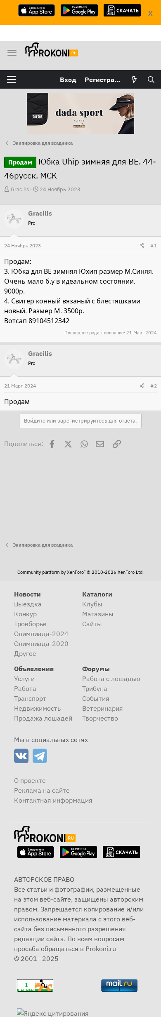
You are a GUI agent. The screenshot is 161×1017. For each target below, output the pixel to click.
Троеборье (30, 624)
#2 (153, 386)
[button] (11, 79)
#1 (153, 245)
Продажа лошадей (43, 718)
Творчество (100, 718)
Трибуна (94, 688)
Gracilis (20, 189)
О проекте (30, 780)
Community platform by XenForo (80, 572)
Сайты (92, 624)
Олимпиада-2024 (41, 633)
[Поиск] (150, 79)
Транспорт (30, 698)
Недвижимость (37, 708)
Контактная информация (53, 800)
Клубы (92, 604)
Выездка (28, 604)
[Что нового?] (134, 79)
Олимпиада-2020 (41, 643)
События (95, 698)
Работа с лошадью (111, 678)
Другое (25, 653)
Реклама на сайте (42, 790)
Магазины (98, 614)
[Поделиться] (142, 246)
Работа (25, 688)
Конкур (25, 614)
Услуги (24, 678)
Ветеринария (102, 708)
